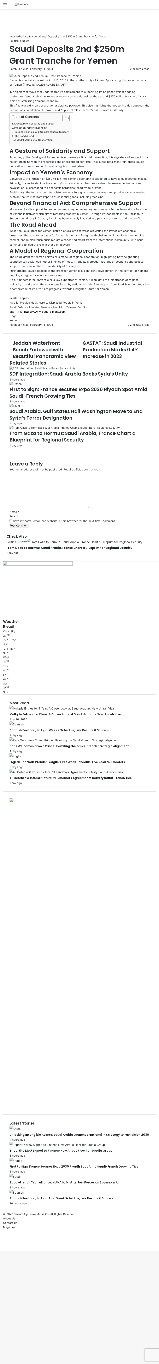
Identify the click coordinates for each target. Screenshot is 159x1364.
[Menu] (5, 6)
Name (14, 511)
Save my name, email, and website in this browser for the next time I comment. (64, 521)
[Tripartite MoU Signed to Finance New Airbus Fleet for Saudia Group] (57, 1144)
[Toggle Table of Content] (64, 118)
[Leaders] (21, 4)
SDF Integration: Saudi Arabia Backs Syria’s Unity (69, 374)
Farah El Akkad (19, 69)
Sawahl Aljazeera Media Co (31, 1214)
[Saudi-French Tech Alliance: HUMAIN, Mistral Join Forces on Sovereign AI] (15, 1176)
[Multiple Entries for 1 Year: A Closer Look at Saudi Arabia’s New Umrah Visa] (62, 708)
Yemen (14, 320)
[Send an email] (29, 69)
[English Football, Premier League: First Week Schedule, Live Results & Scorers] (16, 756)
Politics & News (29, 36)
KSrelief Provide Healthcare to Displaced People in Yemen (47, 302)
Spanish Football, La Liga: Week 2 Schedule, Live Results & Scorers (59, 730)
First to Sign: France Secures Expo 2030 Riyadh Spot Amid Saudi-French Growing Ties (74, 1166)
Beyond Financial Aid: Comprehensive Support (41, 131)
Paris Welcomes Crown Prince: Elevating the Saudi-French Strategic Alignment (69, 746)
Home (14, 36)
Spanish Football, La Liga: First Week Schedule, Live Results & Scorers (62, 1198)
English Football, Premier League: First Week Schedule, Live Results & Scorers (67, 762)
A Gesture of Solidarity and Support (34, 123)
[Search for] (154, 6)
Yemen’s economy (46, 101)
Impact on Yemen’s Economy (30, 127)
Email (14, 516)
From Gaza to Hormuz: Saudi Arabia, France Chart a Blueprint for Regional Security (73, 436)
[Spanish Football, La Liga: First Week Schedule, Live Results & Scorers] (17, 1192)
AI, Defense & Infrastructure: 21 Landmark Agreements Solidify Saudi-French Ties (71, 778)
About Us (9, 1218)
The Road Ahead (24, 136)
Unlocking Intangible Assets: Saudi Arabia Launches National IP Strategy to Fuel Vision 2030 (79, 1135)
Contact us (10, 1222)
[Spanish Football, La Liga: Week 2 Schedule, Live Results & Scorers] (17, 724)
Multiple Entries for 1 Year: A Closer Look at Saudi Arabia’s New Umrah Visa (65, 714)
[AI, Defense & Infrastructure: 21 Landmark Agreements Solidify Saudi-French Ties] (66, 772)
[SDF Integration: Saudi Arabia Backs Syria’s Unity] (43, 368)
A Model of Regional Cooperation (33, 140)
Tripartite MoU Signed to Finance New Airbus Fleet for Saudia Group (61, 1151)
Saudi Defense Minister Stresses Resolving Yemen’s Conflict (48, 307)
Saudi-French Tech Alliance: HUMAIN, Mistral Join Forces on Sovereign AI (64, 1182)
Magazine (9, 1227)
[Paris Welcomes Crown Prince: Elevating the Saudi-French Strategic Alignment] (64, 740)
